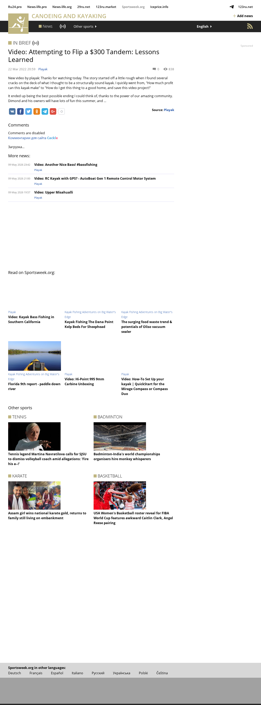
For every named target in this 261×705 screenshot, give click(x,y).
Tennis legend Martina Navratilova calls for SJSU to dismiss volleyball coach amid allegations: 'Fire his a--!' (48, 459)
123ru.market (106, 7)
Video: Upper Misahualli (53, 192)
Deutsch (14, 673)
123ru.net (245, 7)
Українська (121, 673)
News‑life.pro (37, 7)
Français (36, 673)
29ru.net (83, 7)
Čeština (162, 673)
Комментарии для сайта (33, 138)
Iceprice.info (159, 7)
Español (57, 673)
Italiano (77, 673)
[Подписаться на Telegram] (231, 6)
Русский (98, 673)
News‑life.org (62, 7)
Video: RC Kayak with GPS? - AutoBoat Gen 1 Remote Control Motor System (95, 178)
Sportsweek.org (133, 7)
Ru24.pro (15, 7)
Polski (143, 673)
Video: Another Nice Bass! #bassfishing (65, 164)
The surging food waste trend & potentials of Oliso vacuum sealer (146, 327)
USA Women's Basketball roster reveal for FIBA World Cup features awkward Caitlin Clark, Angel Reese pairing (133, 518)
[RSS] (250, 26)
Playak (43, 69)
